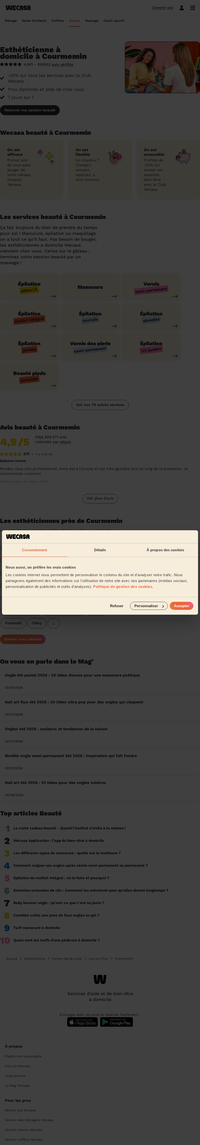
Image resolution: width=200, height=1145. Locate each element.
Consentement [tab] (34, 550)
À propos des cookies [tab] (165, 550)
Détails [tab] (100, 550)
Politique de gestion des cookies (122, 586)
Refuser (116, 606)
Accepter (181, 606)
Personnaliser (146, 606)
